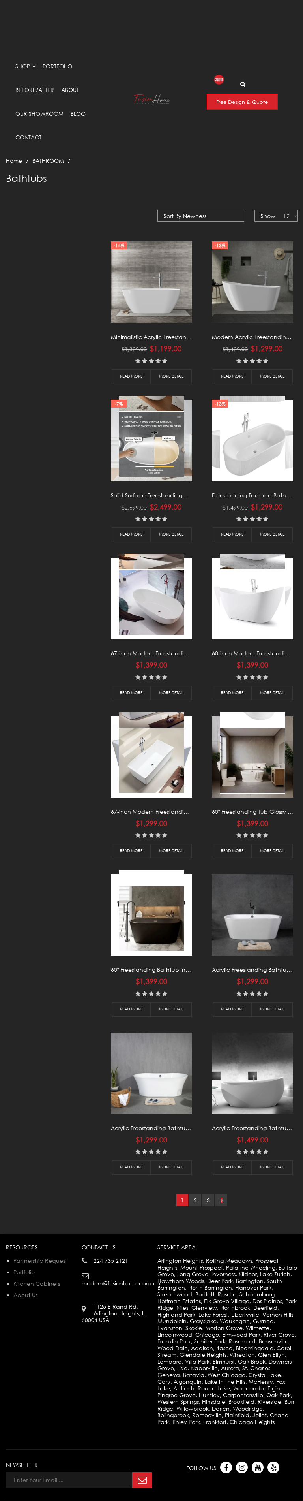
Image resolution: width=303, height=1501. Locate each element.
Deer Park (220, 1280)
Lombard (169, 1361)
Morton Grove (224, 1327)
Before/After (34, 90)
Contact (28, 137)
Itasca (224, 1348)
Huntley (209, 1395)
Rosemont (242, 1341)
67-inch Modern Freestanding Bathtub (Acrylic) (174, 653)
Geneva (168, 1374)
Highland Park (176, 1314)
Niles (182, 1307)
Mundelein (172, 1321)
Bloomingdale (254, 1348)
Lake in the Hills (225, 1381)
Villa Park (197, 1361)
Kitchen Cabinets (36, 1283)
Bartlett (205, 1294)
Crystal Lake (265, 1374)
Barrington (250, 1280)
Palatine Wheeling (250, 1267)
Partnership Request (40, 1260)
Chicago (207, 1334)
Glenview (204, 1307)
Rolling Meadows (229, 1260)
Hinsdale (213, 1401)
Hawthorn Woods (180, 1280)
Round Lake (214, 1388)
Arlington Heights (180, 1260)
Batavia (193, 1374)
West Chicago (226, 1374)
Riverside (269, 1401)
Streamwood (174, 1294)
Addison (202, 1348)
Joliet (259, 1415)
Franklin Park (174, 1341)
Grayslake (203, 1321)
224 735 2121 (111, 1260)
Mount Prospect (201, 1267)
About (70, 90)
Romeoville (207, 1415)
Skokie (193, 1327)
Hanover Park (253, 1287)
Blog (78, 113)
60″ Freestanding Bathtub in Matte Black (165, 969)
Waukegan (235, 1321)
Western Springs (178, 1401)
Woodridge (248, 1408)
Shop (22, 66)
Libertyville (245, 1314)
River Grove (279, 1334)
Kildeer (248, 1274)
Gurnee (263, 1321)
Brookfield (241, 1401)
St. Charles (256, 1368)
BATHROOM (48, 160)
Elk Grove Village (226, 1301)
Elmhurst (224, 1361)
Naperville (204, 1368)
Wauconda (248, 1388)
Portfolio (57, 66)
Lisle (182, 1368)
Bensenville (273, 1341)
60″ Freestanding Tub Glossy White (257, 811)
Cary (163, 1381)
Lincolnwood (174, 1334)
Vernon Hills (277, 1314)
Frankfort (214, 1421)
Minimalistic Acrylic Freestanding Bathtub (166, 336)
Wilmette (257, 1327)
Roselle (227, 1294)
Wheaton (242, 1354)
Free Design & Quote (242, 102)
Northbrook (235, 1307)
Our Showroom (39, 113)
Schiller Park (210, 1341)
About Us (25, 1295)
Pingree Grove (176, 1395)
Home (14, 160)
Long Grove (192, 1274)
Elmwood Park (241, 1334)
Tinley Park (186, 1421)
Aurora (230, 1368)
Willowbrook (192, 1408)
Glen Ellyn (271, 1354)
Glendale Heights (203, 1354)
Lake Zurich (275, 1274)
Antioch (184, 1388)
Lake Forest (213, 1314)
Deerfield (265, 1307)
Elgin (273, 1388)
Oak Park (278, 1395)
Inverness (223, 1274)
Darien (221, 1408)
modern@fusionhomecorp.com (200, 10)
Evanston (169, 1327)
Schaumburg (257, 1294)
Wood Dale (172, 1348)
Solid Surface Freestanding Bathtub (158, 495)
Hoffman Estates (179, 1301)
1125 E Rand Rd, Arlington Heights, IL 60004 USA (79, 3)
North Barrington (210, 1287)
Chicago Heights (252, 1421)
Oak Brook (252, 1361)
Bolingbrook (173, 1415)
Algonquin (188, 1381)
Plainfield (237, 1415)
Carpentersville (243, 1395)
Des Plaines (267, 1301)
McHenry (261, 1381)
